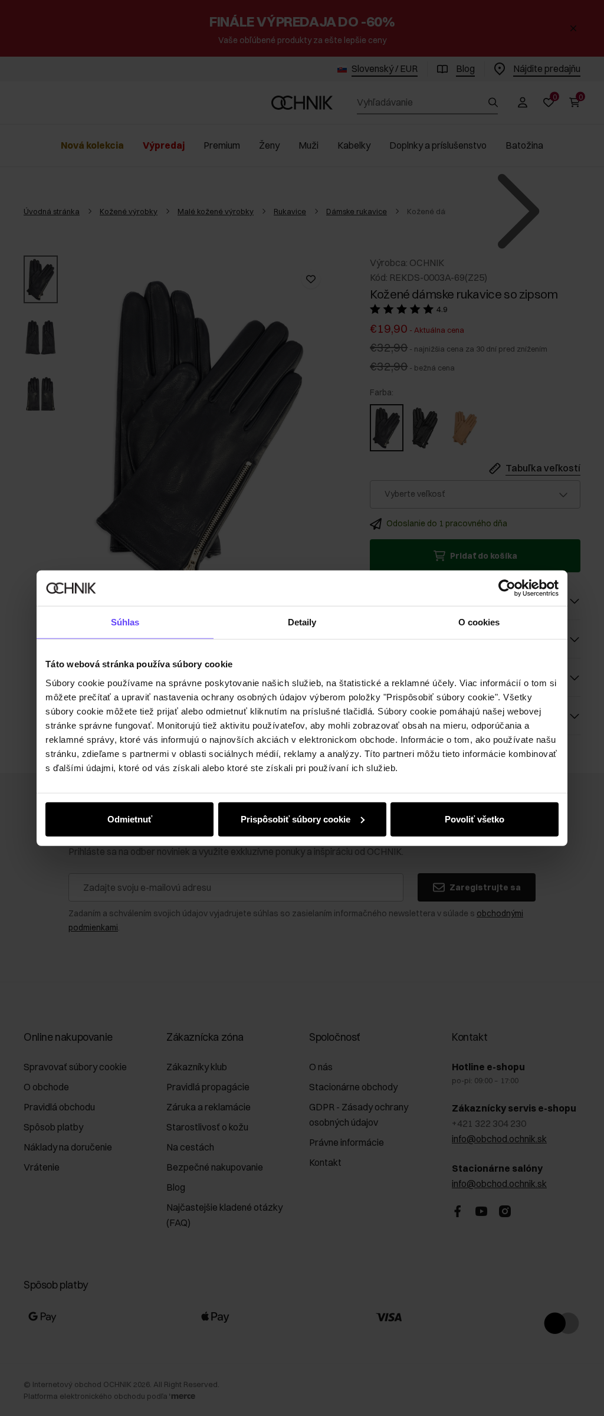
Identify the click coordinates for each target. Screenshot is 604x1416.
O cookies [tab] (479, 622)
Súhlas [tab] (125, 622)
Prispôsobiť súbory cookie (295, 819)
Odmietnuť (129, 819)
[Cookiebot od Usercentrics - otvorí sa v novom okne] (507, 588)
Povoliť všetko (474, 819)
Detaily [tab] (302, 622)
